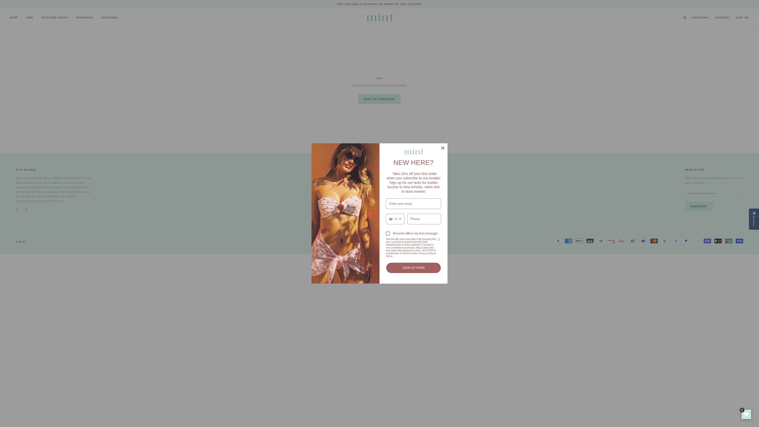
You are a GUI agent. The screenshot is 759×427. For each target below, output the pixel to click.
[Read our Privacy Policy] (438, 239)
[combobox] (395, 219)
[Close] (442, 148)
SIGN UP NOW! (413, 267)
